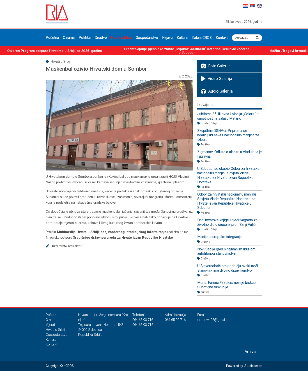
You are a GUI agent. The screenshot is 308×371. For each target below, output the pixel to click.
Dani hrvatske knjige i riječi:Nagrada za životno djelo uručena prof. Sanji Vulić (227, 222)
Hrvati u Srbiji (121, 37)
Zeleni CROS (202, 37)
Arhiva (250, 351)
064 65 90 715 (142, 325)
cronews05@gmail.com (215, 320)
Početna (52, 37)
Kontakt (222, 37)
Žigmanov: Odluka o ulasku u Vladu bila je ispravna (229, 154)
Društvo (101, 37)
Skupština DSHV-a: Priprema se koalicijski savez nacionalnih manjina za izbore (228, 135)
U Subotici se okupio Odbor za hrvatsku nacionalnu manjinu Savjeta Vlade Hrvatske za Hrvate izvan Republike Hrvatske (228, 175)
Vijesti (50, 325)
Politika (85, 37)
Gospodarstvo (147, 37)
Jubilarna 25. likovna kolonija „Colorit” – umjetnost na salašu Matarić (228, 116)
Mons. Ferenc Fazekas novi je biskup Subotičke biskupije (226, 284)
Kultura (182, 37)
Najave (167, 37)
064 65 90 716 (142, 320)
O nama (69, 37)
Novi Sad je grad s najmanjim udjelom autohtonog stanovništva (226, 251)
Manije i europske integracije (219, 237)
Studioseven (253, 366)
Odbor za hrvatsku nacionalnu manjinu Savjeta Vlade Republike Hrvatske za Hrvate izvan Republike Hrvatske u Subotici (226, 201)
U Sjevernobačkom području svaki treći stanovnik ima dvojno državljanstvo (227, 268)
